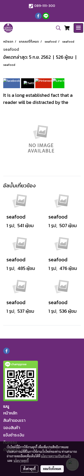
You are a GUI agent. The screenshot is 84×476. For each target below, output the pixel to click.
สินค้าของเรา (14, 420)
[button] (57, 28)
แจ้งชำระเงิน (13, 435)
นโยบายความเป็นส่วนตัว (56, 456)
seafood (9, 65)
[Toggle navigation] (78, 28)
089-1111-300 (44, 5)
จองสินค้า (11, 427)
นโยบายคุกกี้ (21, 460)
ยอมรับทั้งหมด (52, 469)
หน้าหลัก (10, 413)
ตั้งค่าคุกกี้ (29, 469)
